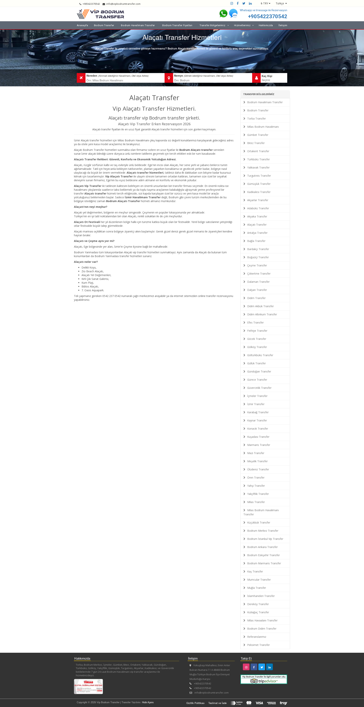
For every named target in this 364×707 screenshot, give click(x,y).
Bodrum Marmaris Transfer (264, 563)
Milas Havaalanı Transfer (262, 620)
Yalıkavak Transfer (258, 167)
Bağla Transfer (256, 241)
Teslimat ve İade (217, 703)
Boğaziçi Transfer (258, 257)
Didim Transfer (256, 298)
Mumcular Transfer (259, 579)
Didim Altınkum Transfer (262, 314)
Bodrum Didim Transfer (261, 628)
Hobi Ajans (148, 702)
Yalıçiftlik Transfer (258, 494)
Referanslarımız (256, 637)
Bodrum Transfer (104, 25)
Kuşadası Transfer (258, 437)
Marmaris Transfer (258, 445)
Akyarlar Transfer (257, 200)
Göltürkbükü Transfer (260, 355)
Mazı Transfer (255, 453)
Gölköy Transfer (257, 347)
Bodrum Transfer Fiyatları (177, 25)
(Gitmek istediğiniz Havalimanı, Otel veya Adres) (208, 75)
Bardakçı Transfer (258, 249)
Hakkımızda (266, 25)
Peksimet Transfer (258, 645)
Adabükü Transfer (258, 208)
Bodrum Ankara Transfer (262, 547)
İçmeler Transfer (257, 396)
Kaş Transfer (255, 571)
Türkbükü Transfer (258, 159)
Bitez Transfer (256, 143)
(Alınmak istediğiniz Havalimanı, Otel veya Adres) (123, 75)
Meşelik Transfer (257, 461)
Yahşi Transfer (256, 485)
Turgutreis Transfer (259, 175)
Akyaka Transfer (257, 216)
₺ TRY (264, 3)
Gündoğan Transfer (259, 371)
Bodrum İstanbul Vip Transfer (265, 539)
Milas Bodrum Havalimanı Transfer (261, 512)
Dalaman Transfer (258, 281)
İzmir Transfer (255, 404)
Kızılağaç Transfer (258, 612)
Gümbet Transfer (257, 135)
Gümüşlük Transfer (259, 184)
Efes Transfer (255, 322)
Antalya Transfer (257, 233)
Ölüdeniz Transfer (258, 469)
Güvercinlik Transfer (259, 388)
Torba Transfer (256, 118)
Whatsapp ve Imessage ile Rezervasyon (263, 10)
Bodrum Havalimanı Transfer (138, 25)
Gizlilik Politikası (195, 703)
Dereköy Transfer (258, 604)
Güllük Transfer (256, 363)
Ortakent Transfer (258, 151)
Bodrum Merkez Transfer (262, 530)
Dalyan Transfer (257, 290)
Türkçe (280, 3)
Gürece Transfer (257, 379)
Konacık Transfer (257, 428)
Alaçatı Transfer (257, 224)
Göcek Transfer (256, 339)
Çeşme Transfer (257, 265)
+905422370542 (267, 16)
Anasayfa (82, 25)
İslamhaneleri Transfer (261, 596)
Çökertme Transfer (259, 273)
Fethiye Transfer (257, 330)
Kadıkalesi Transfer (259, 192)
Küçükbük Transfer (258, 522)
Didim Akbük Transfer (260, 306)
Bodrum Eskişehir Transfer (263, 555)
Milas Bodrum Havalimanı (263, 126)
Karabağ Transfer (258, 412)
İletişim (282, 25)
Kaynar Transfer (257, 420)
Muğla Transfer (256, 588)
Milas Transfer (256, 502)
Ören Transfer (255, 477)
